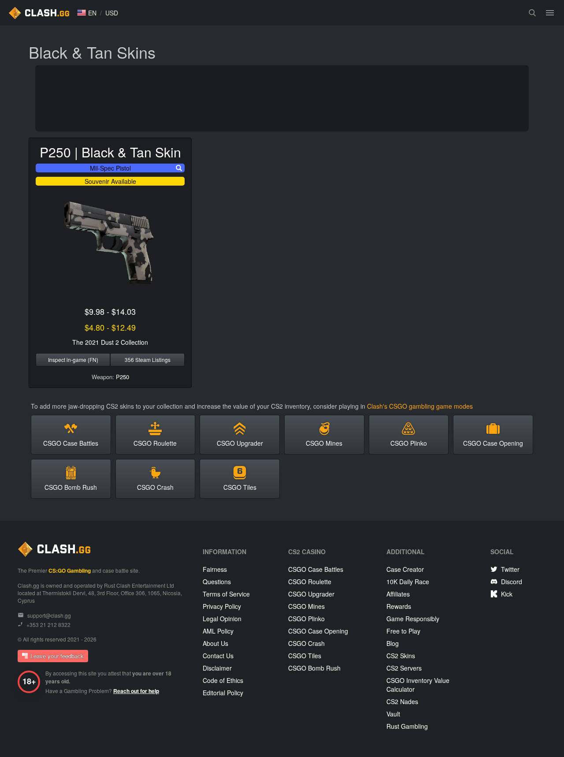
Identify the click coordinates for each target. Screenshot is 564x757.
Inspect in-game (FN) (73, 359)
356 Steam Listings (148, 359)
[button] (86, 12)
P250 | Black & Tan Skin (110, 151)
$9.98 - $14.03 (110, 311)
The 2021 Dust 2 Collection (110, 342)
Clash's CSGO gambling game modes (420, 406)
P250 (122, 377)
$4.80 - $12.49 (110, 327)
